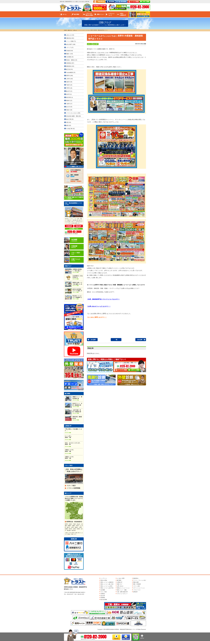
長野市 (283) (69, 75)
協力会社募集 (104, 599)
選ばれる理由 (104, 580)
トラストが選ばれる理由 (89, 14)
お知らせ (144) (70, 35)
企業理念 (103, 593)
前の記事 (139, 339)
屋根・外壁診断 (137, 584)
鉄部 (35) (68, 125)
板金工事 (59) (69, 119)
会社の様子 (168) (70, 44)
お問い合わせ (120, 586)
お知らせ (89, 44)
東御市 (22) (69, 100)
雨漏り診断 (136, 582)
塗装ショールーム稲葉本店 (107, 582)
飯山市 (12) (69, 91)
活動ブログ (119, 584)
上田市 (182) (69, 78)
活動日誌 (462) (70, 38)
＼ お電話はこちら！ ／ (126, 364)
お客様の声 (119, 582)
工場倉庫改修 (101, 1)
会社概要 (103, 590)
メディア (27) (69, 47)
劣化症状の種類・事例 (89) (73, 116)
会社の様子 (95, 44)
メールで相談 (135, 1)
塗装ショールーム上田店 (106, 586)
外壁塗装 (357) (70, 63)
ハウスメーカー (137, 590)
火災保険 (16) (69, 57)
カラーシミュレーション (139, 588)
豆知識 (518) (69, 50)
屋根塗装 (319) (70, 66)
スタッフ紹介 (71, 485)
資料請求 (135, 591)
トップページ (104, 578)
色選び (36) (69, 110)
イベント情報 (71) (71, 41)
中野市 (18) (69, 88)
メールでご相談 (122, 370)
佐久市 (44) (69, 106)
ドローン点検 (136, 586)
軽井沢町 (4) (69, 97)
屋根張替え (136, 578)
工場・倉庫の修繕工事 (122, 591)
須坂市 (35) (69, 81)
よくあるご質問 (120, 578)
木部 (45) (68, 122)
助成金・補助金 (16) (71, 60)
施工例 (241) (69, 69)
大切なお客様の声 (123, 14)
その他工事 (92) (70, 128)
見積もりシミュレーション (123, 588)
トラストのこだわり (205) (73, 113)
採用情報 (111, 1)
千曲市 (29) (69, 85)
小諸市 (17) (69, 103)
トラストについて (111, 14)
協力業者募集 (122, 1)
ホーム (64, 14)
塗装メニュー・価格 (121, 590)
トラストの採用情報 (73, 488)
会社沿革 (103, 595)
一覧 (116, 339)
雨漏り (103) (69, 53)
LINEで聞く (136, 639)
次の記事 (93, 339)
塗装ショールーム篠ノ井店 (107, 584)
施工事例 (76, 14)
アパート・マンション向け (139, 580)
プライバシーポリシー (122, 593)
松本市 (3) (69, 94)
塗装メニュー (100, 14)
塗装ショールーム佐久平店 (107, 588)
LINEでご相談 (135, 370)
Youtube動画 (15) (70, 72)
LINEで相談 (145, 1)
